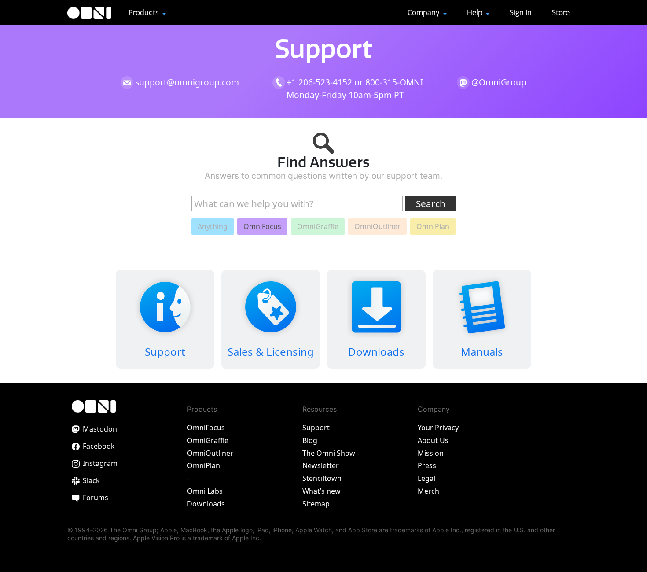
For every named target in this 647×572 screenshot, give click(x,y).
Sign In (521, 12)
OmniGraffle (207, 440)
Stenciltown (322, 478)
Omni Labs (205, 491)
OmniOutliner (210, 453)
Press (427, 465)
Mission (431, 453)
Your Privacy (438, 427)
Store (561, 12)
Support (316, 427)
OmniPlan (203, 465)
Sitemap (316, 504)
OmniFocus (206, 427)
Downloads (206, 504)
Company (424, 12)
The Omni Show (328, 453)
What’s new (321, 491)
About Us (433, 440)
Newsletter (320, 465)
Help (475, 12)
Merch (428, 491)
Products (145, 12)
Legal (426, 478)
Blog (309, 440)
